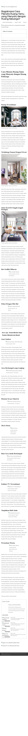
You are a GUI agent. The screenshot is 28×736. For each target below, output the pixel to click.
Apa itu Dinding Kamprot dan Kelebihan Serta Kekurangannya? (17, 630)
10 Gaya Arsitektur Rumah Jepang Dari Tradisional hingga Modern (18, 624)
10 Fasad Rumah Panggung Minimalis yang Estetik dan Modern (17, 619)
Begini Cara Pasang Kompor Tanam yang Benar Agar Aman (18, 635)
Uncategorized (7, 626)
